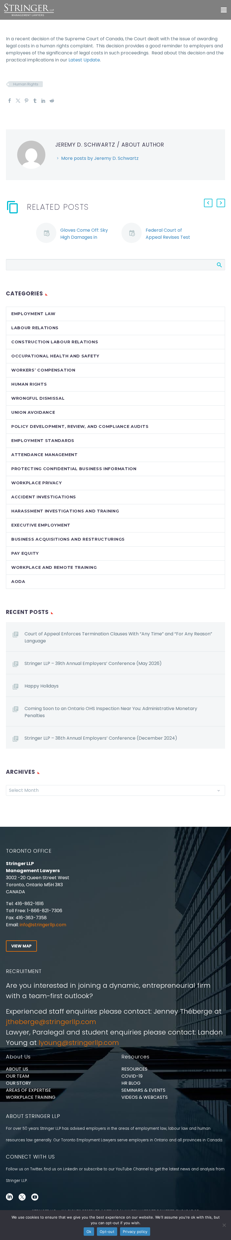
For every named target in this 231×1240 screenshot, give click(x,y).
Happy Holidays (42, 686)
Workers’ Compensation (43, 370)
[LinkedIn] (43, 100)
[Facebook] (9, 100)
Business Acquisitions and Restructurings (68, 539)
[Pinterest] (26, 100)
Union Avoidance (33, 412)
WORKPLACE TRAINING (30, 1097)
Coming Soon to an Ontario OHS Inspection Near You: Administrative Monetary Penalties (111, 712)
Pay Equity (25, 553)
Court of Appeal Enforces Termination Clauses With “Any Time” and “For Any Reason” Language (118, 637)
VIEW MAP (21, 946)
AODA (18, 581)
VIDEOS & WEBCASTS (144, 1097)
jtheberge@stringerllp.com (51, 1021)
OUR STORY (18, 1083)
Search (219, 264)
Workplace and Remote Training (54, 567)
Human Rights (25, 84)
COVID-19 (132, 1076)
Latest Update (84, 60)
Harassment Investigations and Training (65, 511)
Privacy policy (135, 1231)
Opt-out (107, 1231)
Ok (89, 1231)
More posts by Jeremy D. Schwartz (100, 158)
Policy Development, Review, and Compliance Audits (79, 426)
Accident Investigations (43, 496)
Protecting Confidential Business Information (74, 468)
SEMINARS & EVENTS (143, 1090)
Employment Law (33, 313)
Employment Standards (42, 440)
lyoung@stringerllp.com (79, 1042)
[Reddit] (52, 100)
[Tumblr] (35, 100)
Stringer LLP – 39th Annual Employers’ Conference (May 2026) (93, 663)
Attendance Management (44, 454)
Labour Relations (35, 327)
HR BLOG (131, 1083)
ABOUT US (17, 1069)
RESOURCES (134, 1069)
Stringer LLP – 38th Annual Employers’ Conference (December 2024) (101, 738)
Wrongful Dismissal (38, 398)
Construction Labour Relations (54, 341)
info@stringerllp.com (43, 924)
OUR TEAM (17, 1076)
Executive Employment (40, 525)
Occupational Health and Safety (55, 356)
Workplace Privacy (36, 482)
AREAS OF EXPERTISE (28, 1090)
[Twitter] (18, 100)
